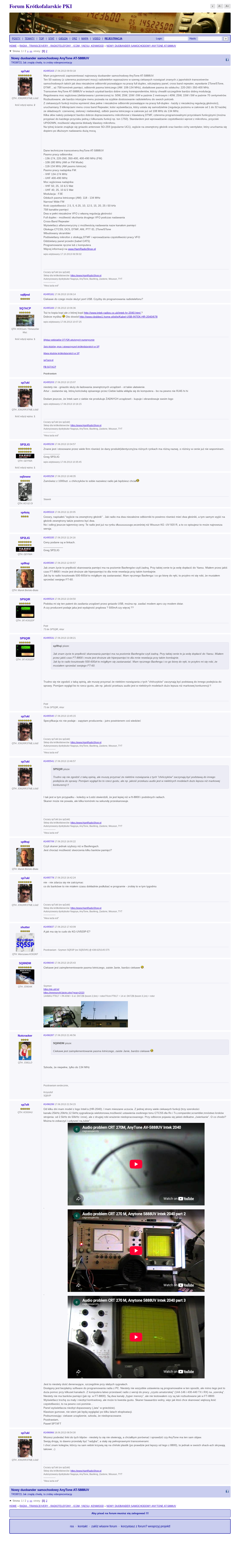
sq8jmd (25, 294)
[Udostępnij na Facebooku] (227, 60)
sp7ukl (25, 71)
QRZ (74, 38)
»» (31, 51)
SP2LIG (25, 444)
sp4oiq (25, 512)
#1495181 (49, 294)
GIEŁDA (63, 38)
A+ (227, 6)
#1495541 (49, 761)
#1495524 (49, 599)
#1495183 (49, 308)
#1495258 (49, 476)
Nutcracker (25, 1035)
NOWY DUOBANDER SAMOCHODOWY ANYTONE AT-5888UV (141, 45)
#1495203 (49, 382)
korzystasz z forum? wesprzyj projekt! (145, 1526)
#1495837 (49, 927)
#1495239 (49, 444)
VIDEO (96, 38)
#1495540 (49, 716)
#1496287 (49, 1035)
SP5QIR (25, 599)
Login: (159, 38)
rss (72, 1526)
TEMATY (30, 38)
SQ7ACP (25, 308)
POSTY (16, 38)
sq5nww (25, 476)
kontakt (82, 1526)
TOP (41, 38)
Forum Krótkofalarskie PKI (40, 6)
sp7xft (25, 1104)
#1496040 (49, 963)
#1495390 (49, 563)
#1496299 (49, 1104)
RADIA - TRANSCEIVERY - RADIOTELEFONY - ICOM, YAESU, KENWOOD (62, 45)
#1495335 (49, 537)
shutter (25, 927)
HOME (13, 45)
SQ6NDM (25, 963)
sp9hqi (25, 563)
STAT (51, 38)
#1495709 (49, 841)
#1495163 (49, 71)
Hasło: (193, 38)
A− (220, 6)
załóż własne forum (104, 1526)
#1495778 (49, 877)
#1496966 (49, 1432)
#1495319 (49, 512)
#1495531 (49, 638)
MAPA (84, 38)
